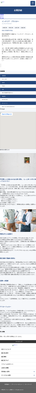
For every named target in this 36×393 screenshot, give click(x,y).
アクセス (2, 15)
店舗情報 (2, 14)
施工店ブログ (5, 360)
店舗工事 (23, 27)
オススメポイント (2, 17)
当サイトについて (6, 349)
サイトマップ (28, 384)
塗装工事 (11, 27)
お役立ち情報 (5, 368)
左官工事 (17, 27)
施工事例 (3, 356)
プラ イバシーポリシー (17, 384)
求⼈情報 (2, 18)
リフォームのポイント (7, 364)
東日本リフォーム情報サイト (27, 390)
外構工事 (5, 27)
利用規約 (7, 384)
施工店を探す (5, 353)
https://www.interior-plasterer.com (8, 106)
